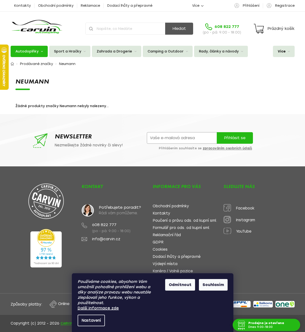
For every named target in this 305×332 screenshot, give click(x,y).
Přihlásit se (234, 138)
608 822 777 (104, 225)
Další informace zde (98, 308)
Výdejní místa (165, 264)
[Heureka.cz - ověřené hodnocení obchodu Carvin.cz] (46, 248)
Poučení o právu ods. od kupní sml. (185, 221)
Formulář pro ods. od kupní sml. (181, 228)
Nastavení (91, 320)
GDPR (158, 242)
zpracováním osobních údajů (227, 148)
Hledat (179, 28)
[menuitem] (29, 51)
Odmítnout (180, 284)
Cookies (160, 249)
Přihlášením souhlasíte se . (206, 148)
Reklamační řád (167, 235)
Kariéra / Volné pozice (173, 271)
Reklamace (90, 6)
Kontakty (22, 6)
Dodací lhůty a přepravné (129, 6)
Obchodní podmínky (56, 6)
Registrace (285, 6)
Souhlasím (213, 284)
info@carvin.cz (106, 239)
